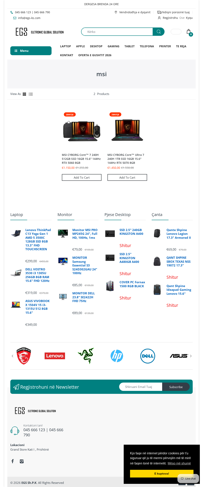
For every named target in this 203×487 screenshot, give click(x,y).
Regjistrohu (170, 18)
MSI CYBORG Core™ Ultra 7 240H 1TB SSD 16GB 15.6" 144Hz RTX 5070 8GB (125, 159)
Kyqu (189, 18)
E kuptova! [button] (161, 473)
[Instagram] (21, 461)
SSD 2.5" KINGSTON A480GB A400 (129, 258)
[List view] (31, 94)
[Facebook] (12, 461)
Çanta (157, 214)
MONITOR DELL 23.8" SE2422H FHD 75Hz (83, 297)
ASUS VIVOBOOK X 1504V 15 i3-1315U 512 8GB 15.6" (37, 307)
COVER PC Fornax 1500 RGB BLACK (132, 284)
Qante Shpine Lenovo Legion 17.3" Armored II (179, 234)
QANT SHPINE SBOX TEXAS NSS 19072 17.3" (179, 261)
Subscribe (176, 387)
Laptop (16, 214)
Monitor (64, 214)
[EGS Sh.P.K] (39, 31)
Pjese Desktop (117, 214)
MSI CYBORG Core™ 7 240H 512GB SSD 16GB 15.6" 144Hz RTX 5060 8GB (81, 159)
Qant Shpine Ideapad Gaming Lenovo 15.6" (179, 290)
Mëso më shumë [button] (179, 463)
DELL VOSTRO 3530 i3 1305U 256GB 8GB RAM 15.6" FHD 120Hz (37, 275)
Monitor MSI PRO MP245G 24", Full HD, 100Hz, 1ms (85, 234)
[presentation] (12, 356)
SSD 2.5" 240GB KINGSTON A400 (131, 232)
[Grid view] (25, 94)
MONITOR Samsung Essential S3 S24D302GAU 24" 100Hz (84, 265)
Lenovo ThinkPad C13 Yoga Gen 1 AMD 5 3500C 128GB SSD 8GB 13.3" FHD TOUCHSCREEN (38, 239)
